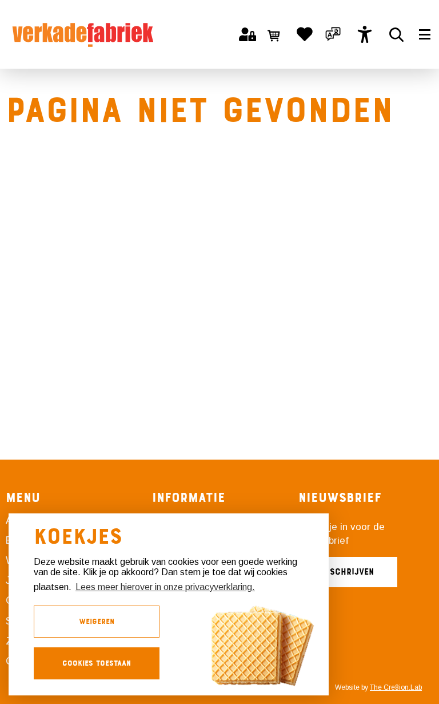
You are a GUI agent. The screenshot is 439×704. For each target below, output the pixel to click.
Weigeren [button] (96, 621)
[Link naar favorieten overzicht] (304, 34)
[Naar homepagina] (82, 34)
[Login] (247, 34)
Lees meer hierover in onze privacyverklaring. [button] (165, 587)
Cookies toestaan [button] (96, 663)
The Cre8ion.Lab (396, 687)
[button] (333, 34)
